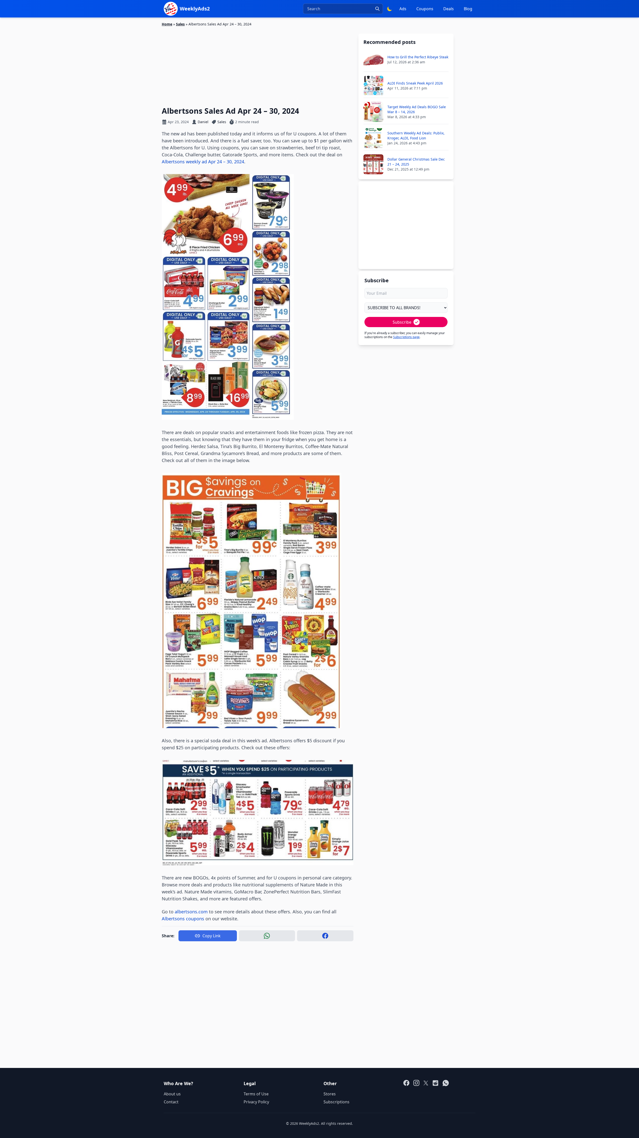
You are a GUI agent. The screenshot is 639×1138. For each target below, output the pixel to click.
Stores (329, 1094)
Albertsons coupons (183, 919)
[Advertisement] (257, 63)
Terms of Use (256, 1094)
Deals (448, 8)
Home (167, 24)
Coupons (424, 8)
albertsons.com (191, 912)
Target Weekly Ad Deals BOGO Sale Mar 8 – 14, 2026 (416, 109)
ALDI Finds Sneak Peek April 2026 (415, 83)
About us (172, 1094)
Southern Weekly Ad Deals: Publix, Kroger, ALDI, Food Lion (416, 135)
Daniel (203, 121)
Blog (468, 8)
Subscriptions (336, 1102)
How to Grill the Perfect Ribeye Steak (417, 57)
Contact (171, 1102)
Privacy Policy (256, 1102)
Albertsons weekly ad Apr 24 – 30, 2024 (203, 162)
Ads (402, 8)
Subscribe (402, 322)
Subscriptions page (406, 337)
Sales (180, 24)
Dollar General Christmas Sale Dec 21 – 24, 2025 (416, 162)
